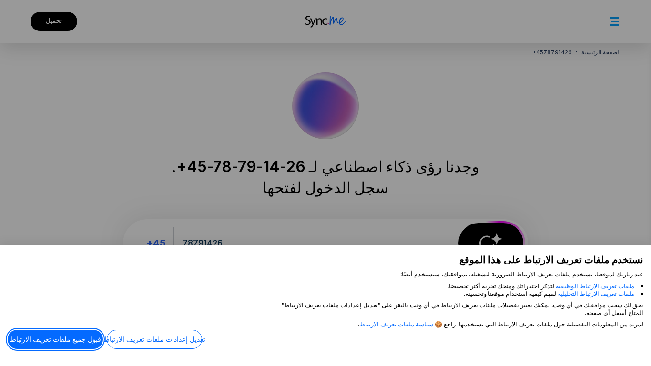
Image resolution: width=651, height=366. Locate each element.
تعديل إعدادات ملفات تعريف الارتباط (154, 339)
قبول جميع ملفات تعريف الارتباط (55, 339)
